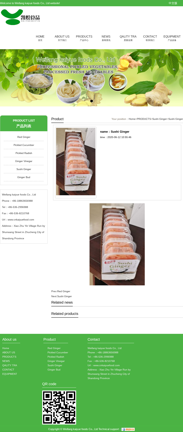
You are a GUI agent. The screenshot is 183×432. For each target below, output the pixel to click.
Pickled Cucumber (24, 145)
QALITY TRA (128, 38)
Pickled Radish (24, 153)
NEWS (106, 38)
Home (132, 118)
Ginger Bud (23, 177)
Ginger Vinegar (23, 161)
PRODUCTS (84, 38)
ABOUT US (62, 38)
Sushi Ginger (23, 169)
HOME (40, 38)
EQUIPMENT (172, 38)
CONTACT (150, 38)
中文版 (173, 3)
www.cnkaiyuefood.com (21, 219)
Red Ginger (23, 137)
